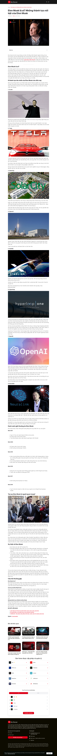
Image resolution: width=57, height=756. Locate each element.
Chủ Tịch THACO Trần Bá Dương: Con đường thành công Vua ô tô (41, 653)
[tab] (18, 693)
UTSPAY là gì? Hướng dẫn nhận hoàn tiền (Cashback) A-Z (14, 638)
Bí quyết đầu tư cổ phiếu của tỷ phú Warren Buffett (22, 612)
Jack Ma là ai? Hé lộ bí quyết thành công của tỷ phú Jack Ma (24, 610)
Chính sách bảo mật (11, 753)
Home (9, 7)
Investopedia (15, 616)
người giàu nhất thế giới (29, 59)
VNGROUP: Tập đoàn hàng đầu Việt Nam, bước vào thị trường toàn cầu (27, 613)
